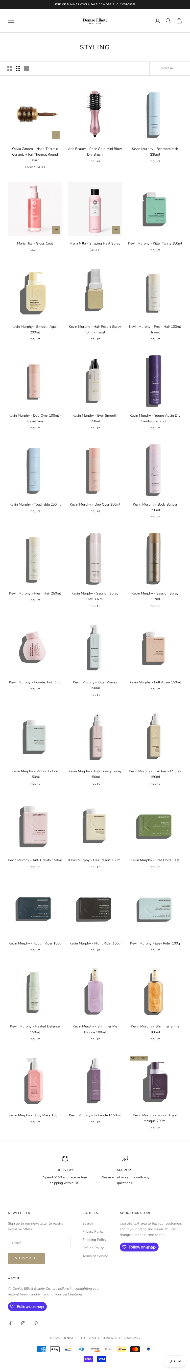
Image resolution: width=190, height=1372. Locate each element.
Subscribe (26, 1258)
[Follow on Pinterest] (36, 1323)
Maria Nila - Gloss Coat (35, 243)
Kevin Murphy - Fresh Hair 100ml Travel (155, 329)
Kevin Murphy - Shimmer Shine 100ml (155, 1029)
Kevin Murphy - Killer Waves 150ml (95, 685)
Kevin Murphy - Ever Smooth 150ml (94, 418)
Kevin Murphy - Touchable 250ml (35, 504)
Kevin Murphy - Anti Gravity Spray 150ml (95, 774)
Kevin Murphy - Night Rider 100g (95, 943)
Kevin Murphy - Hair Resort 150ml (94, 860)
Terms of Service (95, 1256)
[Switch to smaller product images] (18, 68)
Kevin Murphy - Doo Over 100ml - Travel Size (34, 418)
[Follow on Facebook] (10, 1323)
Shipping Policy (94, 1239)
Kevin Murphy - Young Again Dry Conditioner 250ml (155, 418)
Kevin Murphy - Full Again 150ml (155, 682)
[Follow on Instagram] (23, 1323)
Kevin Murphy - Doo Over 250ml (95, 504)
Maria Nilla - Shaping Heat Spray (95, 243)
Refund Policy (93, 1248)
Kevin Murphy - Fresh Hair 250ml (35, 593)
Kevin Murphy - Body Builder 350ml (155, 507)
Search (87, 1223)
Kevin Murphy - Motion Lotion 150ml (35, 774)
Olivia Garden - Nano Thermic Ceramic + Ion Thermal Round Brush (35, 154)
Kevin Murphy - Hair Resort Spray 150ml (155, 774)
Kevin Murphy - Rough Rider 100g (35, 943)
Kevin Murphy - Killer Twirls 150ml (155, 243)
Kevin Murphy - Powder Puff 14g (35, 682)
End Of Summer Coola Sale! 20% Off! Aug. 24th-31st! (95, 4)
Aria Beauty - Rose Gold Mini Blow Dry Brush (95, 151)
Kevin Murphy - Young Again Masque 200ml (155, 1118)
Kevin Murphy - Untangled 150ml (95, 1115)
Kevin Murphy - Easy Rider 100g (155, 943)
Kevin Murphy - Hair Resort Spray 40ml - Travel (95, 329)
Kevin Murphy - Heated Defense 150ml (35, 1029)
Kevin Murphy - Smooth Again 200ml (34, 329)
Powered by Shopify (123, 1338)
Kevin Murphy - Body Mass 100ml (35, 1115)
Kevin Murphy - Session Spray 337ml (155, 596)
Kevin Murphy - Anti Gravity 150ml (35, 860)
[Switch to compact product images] (26, 68)
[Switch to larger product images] (9, 68)
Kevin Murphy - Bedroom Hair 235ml (155, 151)
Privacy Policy (92, 1231)
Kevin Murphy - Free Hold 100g (155, 860)
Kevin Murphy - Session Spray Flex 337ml (94, 596)
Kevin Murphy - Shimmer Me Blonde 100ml (95, 1029)
